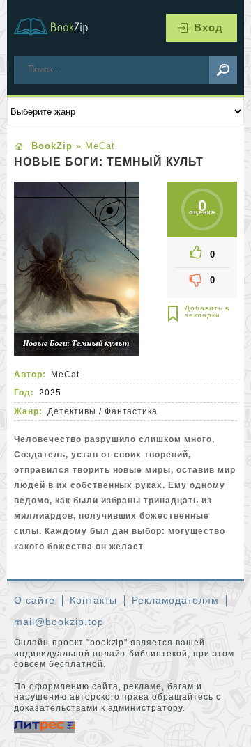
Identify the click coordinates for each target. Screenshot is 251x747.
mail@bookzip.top (59, 621)
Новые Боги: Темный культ (109, 162)
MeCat (65, 374)
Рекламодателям (176, 600)
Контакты (93, 600)
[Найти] (223, 70)
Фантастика (131, 411)
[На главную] (59, 28)
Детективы (71, 411)
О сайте (34, 600)
